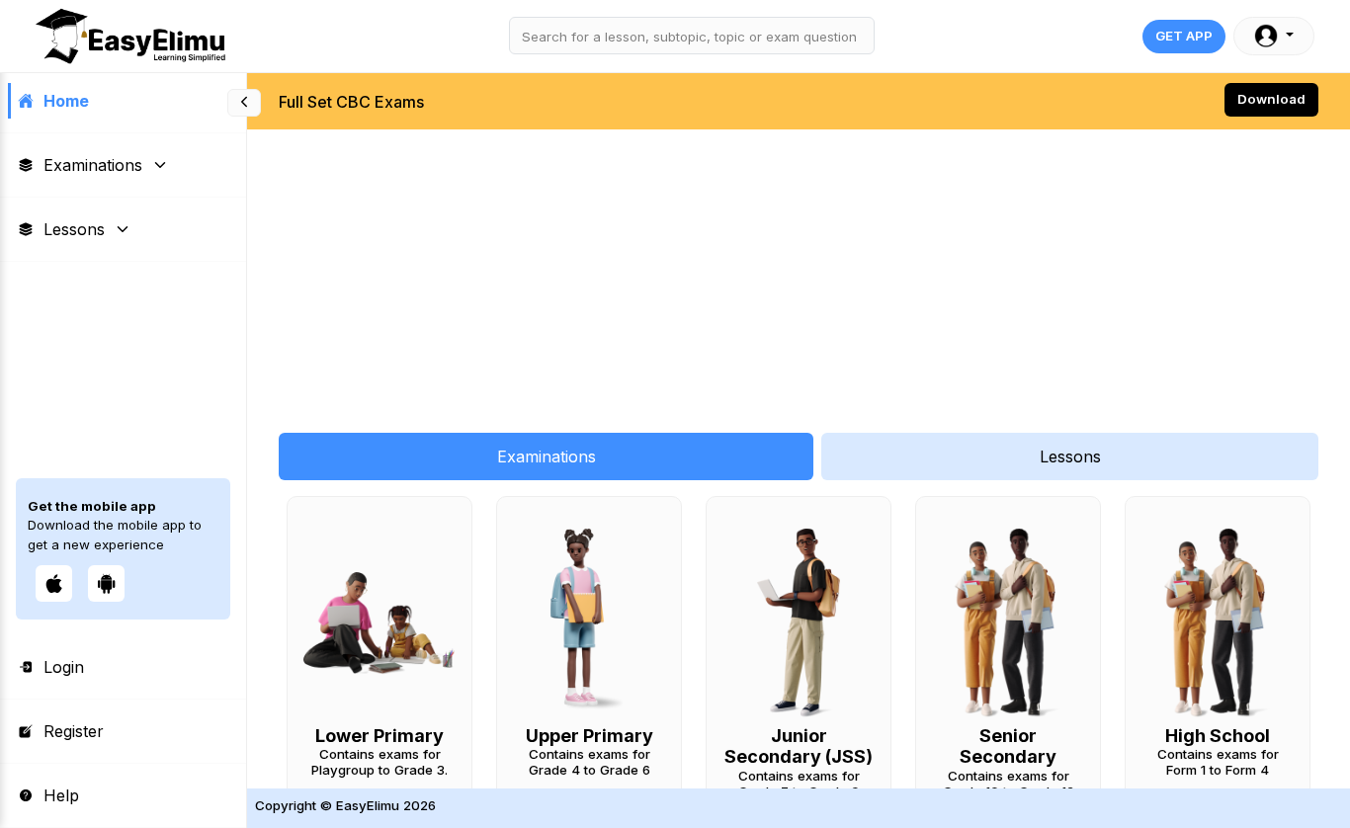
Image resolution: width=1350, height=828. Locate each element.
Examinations (92, 165)
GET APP (1184, 35)
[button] (1274, 36)
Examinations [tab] (546, 456)
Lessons (74, 229)
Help (61, 795)
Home (66, 101)
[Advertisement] (798, 270)
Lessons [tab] (1070, 456)
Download (1271, 99)
